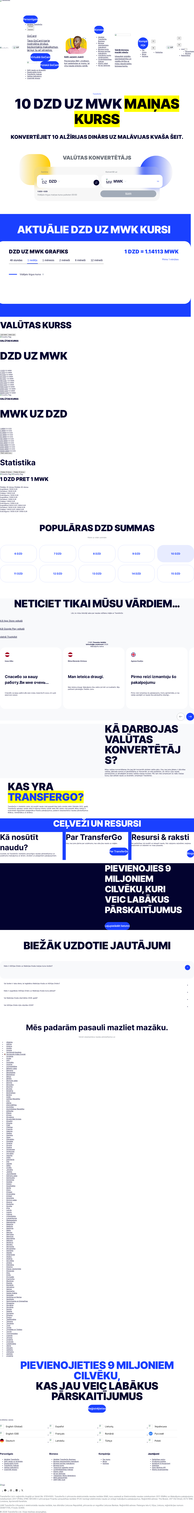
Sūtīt (128, 193)
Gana (8, 1137)
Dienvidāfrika (11, 1105)
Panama (9, 1267)
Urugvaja (9, 1342)
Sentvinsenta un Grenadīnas (17, 1301)
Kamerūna (10, 1180)
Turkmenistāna (12, 1334)
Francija (9, 1129)
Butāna (9, 1095)
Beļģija (9, 1079)
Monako (9, 1244)
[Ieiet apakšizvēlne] (185, 49)
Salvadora (10, 1287)
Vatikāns (9, 1350)
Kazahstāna (10, 1186)
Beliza (8, 1077)
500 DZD (3, 385)
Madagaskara (11, 1220)
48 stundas (16, 260)
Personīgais (30, 19)
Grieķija (9, 1143)
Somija (9, 1309)
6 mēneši (80, 260)
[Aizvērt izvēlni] (153, 48)
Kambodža (10, 1178)
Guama (9, 1147)
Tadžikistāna (11, 1319)
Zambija (9, 1354)
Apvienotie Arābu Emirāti (16, 1054)
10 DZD (3, 375)
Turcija (9, 1331)
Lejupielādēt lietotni (117, 925)
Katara (8, 1184)
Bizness (99, 29)
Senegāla (9, 1295)
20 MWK (3, 435)
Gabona (9, 1131)
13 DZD (97, 573)
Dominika (10, 1107)
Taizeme (9, 1321)
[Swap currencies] (96, 182)
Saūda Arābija (11, 1293)
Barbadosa (10, 1075)
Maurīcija (9, 1236)
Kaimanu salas (11, 1176)
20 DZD (3, 377)
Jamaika (9, 1170)
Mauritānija (10, 1238)
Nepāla (9, 1253)
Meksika (9, 1240)
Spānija (9, 1311)
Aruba (8, 1058)
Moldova (9, 1242)
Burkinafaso (10, 1093)
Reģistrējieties (97, 1408)
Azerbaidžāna (11, 1066)
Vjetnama (10, 1352)
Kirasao (9, 1192)
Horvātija (9, 1153)
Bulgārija (9, 1091)
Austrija (9, 1064)
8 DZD (97, 553)
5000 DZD (4, 391)
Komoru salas (11, 1200)
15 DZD (175, 573)
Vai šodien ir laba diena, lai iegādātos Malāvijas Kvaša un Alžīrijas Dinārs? (32, 983)
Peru (8, 1273)
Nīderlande (10, 1255)
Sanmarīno (10, 1291)
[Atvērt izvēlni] (153, 41)
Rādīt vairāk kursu (6, 453)
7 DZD (58, 553)
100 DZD (3, 381)
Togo (8, 1325)
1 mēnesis (48, 260)
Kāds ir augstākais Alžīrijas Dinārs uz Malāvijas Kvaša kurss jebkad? (29, 991)
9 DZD (136, 553)
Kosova (9, 1202)
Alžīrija (9, 1044)
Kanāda (9, 1182)
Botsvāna (10, 1085)
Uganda (9, 1336)
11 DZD (18, 573)
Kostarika (10, 1204)
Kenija (8, 1188)
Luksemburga (11, 1218)
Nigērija (9, 1259)
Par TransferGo (118, 851)
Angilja (9, 1048)
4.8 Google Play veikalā (12, 628)
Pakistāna (10, 1265)
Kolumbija (10, 1198)
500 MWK (3, 443)
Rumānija (9, 1285)
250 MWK (3, 441)
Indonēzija (10, 1159)
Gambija (9, 1135)
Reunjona (9, 1281)
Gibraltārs (10, 1139)
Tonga (8, 1327)
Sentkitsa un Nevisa (14, 1297)
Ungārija (9, 1340)
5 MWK (2, 431)
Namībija (9, 1251)
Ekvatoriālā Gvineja (13, 1119)
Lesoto (9, 1212)
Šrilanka (9, 1315)
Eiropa (8, 1115)
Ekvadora (10, 1117)
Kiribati (9, 1196)
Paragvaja (10, 1271)
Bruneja (9, 1089)
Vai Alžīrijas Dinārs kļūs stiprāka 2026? (19, 1005)
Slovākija (9, 1305)
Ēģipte (8, 1113)
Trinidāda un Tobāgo (14, 1329)
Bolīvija (9, 1083)
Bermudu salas (12, 1081)
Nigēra (9, 1257)
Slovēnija (9, 1307)
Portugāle (10, 1277)
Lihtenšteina (11, 1216)
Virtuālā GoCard (40, 57)
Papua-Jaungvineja (13, 1269)
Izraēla (9, 1168)
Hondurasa (10, 1149)
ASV (8, 1060)
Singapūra (10, 1303)
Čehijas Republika (13, 1099)
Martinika (10, 1234)
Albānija (9, 1042)
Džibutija (9, 1111)
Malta (8, 1230)
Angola (9, 1050)
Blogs (190, 853)
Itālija (8, 1166)
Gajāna (9, 1133)
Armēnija (9, 1056)
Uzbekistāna (11, 1344)
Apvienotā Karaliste (13, 1052)
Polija (8, 1275)
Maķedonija (10, 1222)
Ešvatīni (9, 1121)
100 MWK (3, 439)
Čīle (8, 1101)
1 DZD (2, 371)
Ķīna (8, 1208)
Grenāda (9, 1141)
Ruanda (9, 1283)
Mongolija (10, 1247)
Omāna (9, 1263)
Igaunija (9, 1155)
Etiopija (9, 1123)
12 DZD (57, 573)
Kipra (8, 1190)
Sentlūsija (10, 1299)
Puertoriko (10, 1279)
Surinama (10, 1313)
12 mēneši (97, 260)
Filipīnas (9, 1127)
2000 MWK (4, 447)
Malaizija (9, 1224)
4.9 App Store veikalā (11, 620)
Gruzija (9, 1145)
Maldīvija (9, 1228)
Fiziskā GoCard (49, 65)
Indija (8, 1157)
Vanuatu (9, 1348)
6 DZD (18, 553)
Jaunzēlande (11, 1174)
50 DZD (3, 379)
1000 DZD (4, 387)
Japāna (9, 1172)
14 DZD (136, 573)
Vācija (8, 1346)
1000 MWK (4, 445)
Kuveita (9, 1206)
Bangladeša (10, 1072)
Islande (9, 1164)
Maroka (9, 1232)
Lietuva (9, 1214)
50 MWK (3, 437)
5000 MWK (4, 449)
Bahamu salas (11, 1068)
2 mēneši (64, 260)
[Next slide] (190, 717)
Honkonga (10, 1151)
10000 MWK (4, 451)
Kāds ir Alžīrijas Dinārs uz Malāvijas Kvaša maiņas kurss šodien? (28, 966)
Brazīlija (9, 1087)
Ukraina (9, 1338)
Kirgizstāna (10, 1194)
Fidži (8, 1125)
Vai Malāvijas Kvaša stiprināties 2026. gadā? (21, 998)
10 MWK (3, 433)
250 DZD (3, 383)
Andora (9, 1046)
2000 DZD (4, 389)
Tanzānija (10, 1323)
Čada (8, 1097)
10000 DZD (4, 393)
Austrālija (10, 1062)
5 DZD (2, 373)
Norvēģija (10, 1261)
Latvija (9, 1210)
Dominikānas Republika (15, 1109)
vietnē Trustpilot (8, 636)
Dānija (8, 1103)
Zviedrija (9, 1356)
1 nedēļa (32, 260)
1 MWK (2, 429)
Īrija (7, 1162)
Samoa (9, 1289)
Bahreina (9, 1070)
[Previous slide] (181, 717)
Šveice (9, 1317)
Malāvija (9, 1226)
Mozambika (10, 1249)
